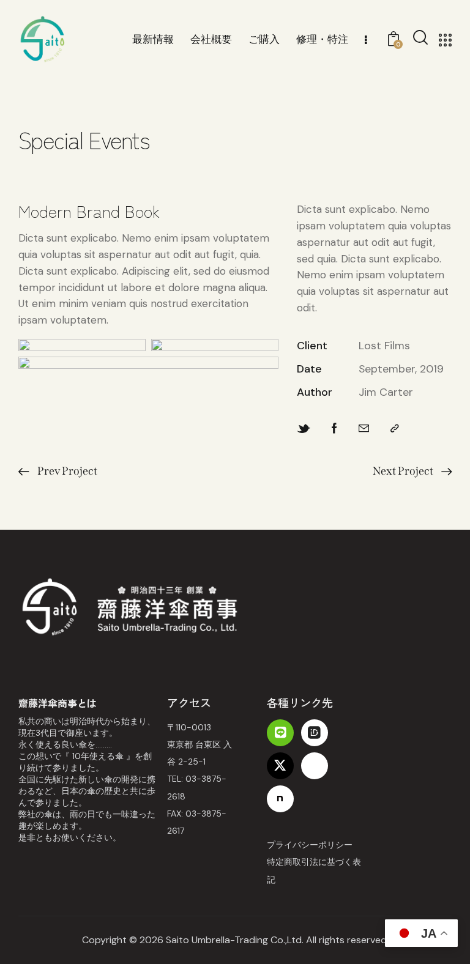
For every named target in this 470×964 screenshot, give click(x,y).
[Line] (280, 732)
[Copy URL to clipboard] (394, 428)
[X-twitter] (280, 765)
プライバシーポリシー (309, 844)
